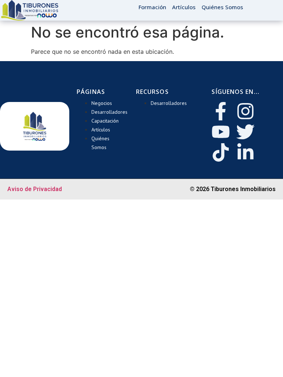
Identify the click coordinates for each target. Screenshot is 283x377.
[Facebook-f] (221, 111)
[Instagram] (245, 111)
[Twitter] (245, 132)
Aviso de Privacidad (34, 189)
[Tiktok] (221, 152)
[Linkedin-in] (245, 152)
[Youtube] (221, 132)
